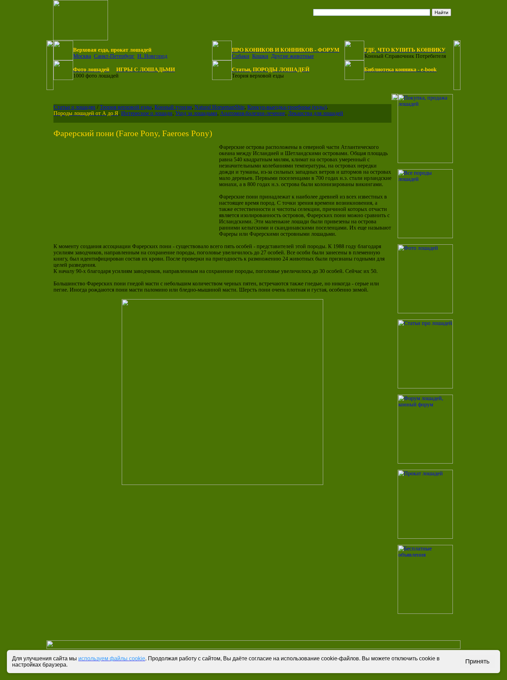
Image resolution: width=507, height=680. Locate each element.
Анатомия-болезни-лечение (252, 113)
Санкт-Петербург (114, 56)
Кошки (260, 56)
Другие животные (292, 56)
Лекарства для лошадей (315, 113)
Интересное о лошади (146, 113)
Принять (477, 661)
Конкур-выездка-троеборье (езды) (287, 107)
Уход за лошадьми (196, 113)
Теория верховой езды (126, 107)
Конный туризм (173, 107)
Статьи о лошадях (74, 107)
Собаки (240, 56)
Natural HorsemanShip (220, 107)
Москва (82, 56)
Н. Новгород (152, 56)
